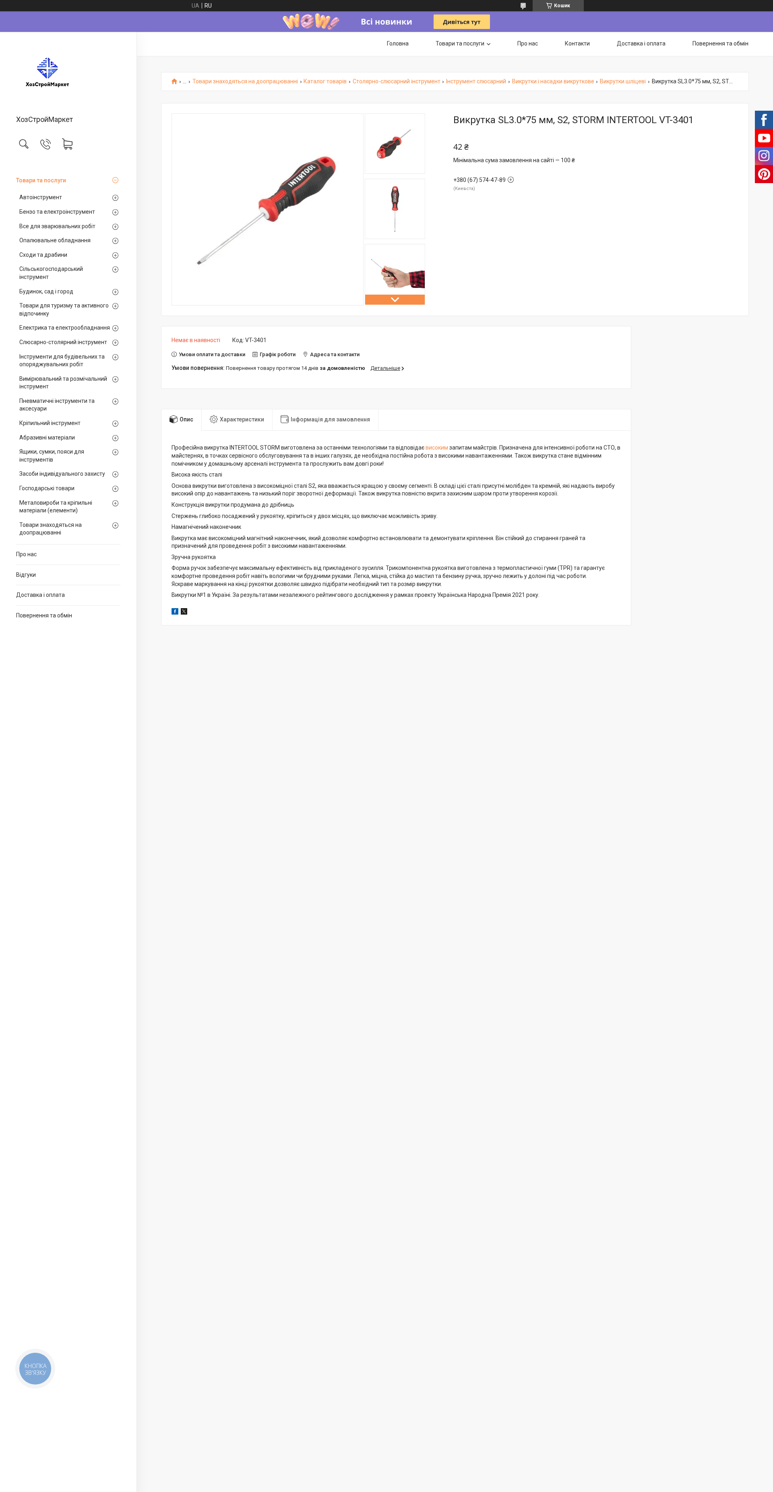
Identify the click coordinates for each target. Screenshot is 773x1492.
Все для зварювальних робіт (57, 226)
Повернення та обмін (44, 615)
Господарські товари (46, 488)
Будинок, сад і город (46, 291)
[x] (184, 612)
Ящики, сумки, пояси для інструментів (51, 455)
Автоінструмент (40, 197)
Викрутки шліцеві (623, 81)
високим (437, 447)
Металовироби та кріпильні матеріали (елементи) (55, 506)
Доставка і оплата (40, 595)
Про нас (26, 554)
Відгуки (26, 575)
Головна (398, 43)
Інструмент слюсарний (476, 81)
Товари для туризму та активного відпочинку (64, 309)
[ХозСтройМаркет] (68, 74)
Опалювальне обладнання (55, 240)
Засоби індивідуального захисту (62, 474)
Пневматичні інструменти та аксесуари (57, 405)
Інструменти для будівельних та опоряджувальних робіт (62, 360)
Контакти (577, 43)
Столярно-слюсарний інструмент (396, 81)
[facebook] (175, 612)
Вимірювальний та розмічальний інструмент (63, 383)
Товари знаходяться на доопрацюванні (50, 529)
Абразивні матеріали (47, 437)
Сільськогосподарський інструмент (51, 273)
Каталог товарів (325, 81)
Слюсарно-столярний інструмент (63, 342)
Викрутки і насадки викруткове (553, 81)
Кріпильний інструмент (50, 423)
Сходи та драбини (43, 255)
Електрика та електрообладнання (64, 327)
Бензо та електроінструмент (57, 211)
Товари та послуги (41, 180)
